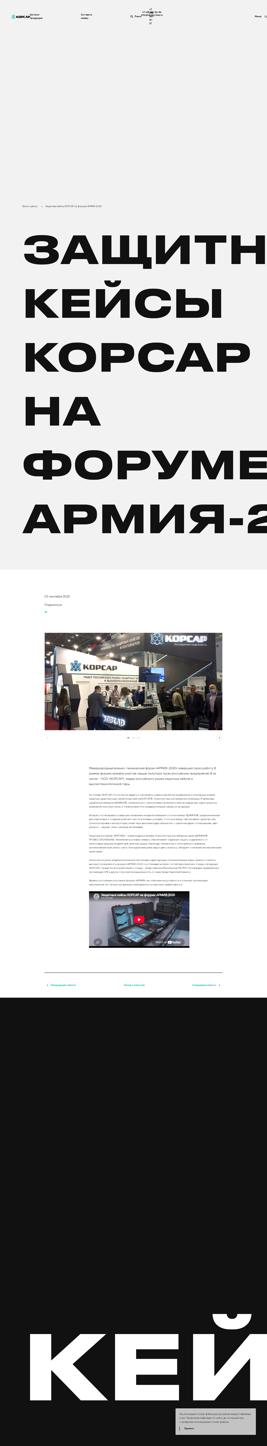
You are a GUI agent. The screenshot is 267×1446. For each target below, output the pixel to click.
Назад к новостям (134, 985)
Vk (45, 612)
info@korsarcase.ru (152, 15)
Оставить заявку (86, 17)
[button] (47, 738)
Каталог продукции (36, 17)
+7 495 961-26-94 (151, 12)
